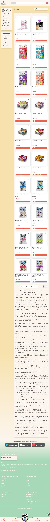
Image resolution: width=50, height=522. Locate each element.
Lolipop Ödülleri (7, 22)
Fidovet (5, 46)
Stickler (5, 23)
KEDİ (27, 14)
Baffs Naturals (7, 37)
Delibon (6, 44)
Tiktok (2, 483)
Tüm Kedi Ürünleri (5, 27)
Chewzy (6, 38)
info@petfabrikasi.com (11, 468)
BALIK (27, 483)
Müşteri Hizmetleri (30, 498)
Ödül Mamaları (32, 14)
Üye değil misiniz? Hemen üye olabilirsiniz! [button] (6, 458)
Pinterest (3, 487)
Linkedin (3, 485)
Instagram (3, 478)
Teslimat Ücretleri (30, 494)
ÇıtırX (5, 42)
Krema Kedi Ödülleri (6, 20)
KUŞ (27, 481)
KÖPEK (27, 480)
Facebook (3, 480)
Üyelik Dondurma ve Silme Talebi (34, 501)
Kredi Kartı (3, 494)
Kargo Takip (29, 503)
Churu (5, 40)
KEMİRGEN (28, 485)
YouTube (3, 481)
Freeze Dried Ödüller (6, 14)
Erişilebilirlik (29, 499)
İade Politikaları (29, 496)
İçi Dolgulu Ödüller (6, 17)
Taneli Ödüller (6, 25)
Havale (2, 496)
